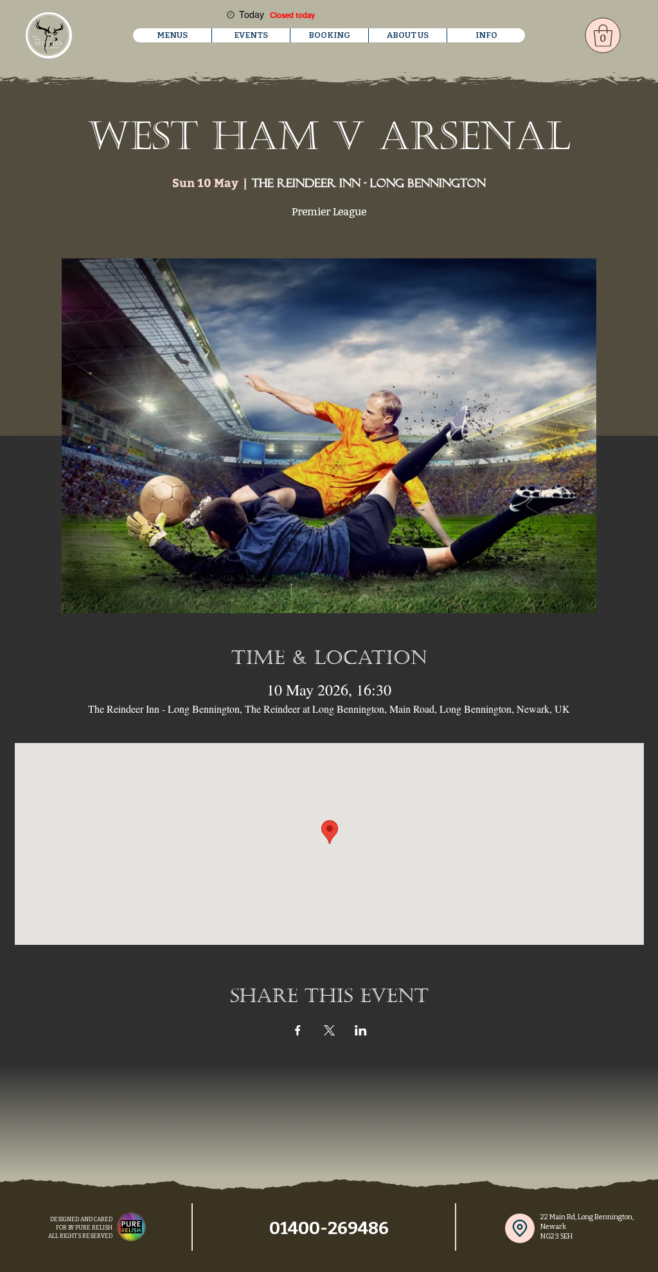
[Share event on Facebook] (298, 1030)
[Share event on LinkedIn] (361, 1030)
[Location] (520, 1228)
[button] (172, 35)
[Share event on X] (329, 1030)
